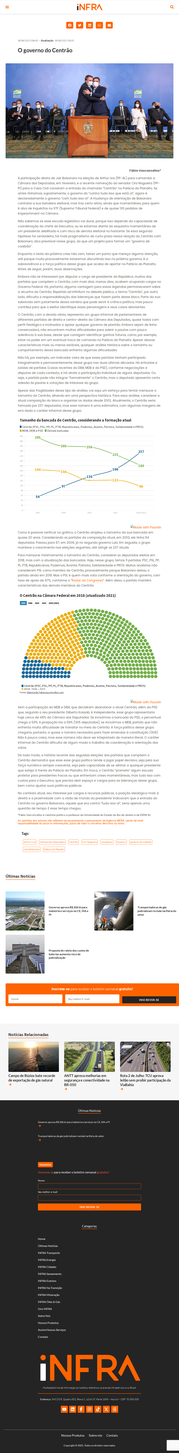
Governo (121, 841)
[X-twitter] (106, 1409)
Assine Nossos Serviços (52, 1329)
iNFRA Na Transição (50, 1287)
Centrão (73, 841)
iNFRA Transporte (49, 1252)
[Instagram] (89, 1409)
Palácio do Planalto (54, 849)
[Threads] (114, 1409)
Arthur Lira (29, 841)
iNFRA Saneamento (50, 1273)
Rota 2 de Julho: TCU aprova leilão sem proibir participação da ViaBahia (145, 1080)
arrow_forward (10, 1084)
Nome (41, 1180)
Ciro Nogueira (89, 841)
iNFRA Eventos (47, 1280)
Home (41, 1238)
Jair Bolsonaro (32, 849)
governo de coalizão (140, 841)
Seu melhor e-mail (48, 1191)
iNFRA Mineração (48, 1294)
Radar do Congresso (87, 580)
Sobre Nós (44, 1315)
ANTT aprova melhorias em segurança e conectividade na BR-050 (86, 1080)
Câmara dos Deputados (52, 841)
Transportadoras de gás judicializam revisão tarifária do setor (157, 911)
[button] (7, 7)
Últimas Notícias (20, 876)
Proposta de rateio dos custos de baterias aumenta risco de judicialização (69, 954)
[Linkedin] (72, 1409)
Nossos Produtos (48, 1322)
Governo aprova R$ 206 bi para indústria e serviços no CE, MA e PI (68, 911)
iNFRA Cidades (47, 1266)
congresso (106, 841)
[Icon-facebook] (81, 1409)
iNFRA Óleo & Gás (49, 1301)
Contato (43, 1336)
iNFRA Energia (47, 1259)
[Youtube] (64, 1409)
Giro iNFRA (45, 1308)
